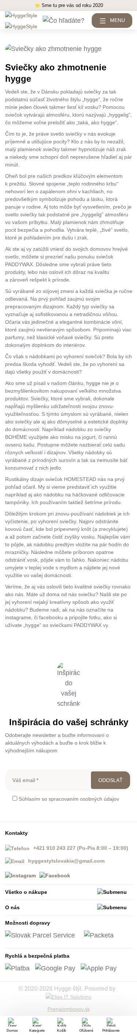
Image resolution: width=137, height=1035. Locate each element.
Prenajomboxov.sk (68, 1009)
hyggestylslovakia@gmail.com (66, 861)
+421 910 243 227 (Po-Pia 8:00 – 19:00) (80, 848)
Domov (12, 1030)
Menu (117, 20)
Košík (61, 1030)
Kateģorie (37, 1030)
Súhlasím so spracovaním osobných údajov (69, 799)
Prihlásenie (111, 1030)
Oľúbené (86, 1030)
